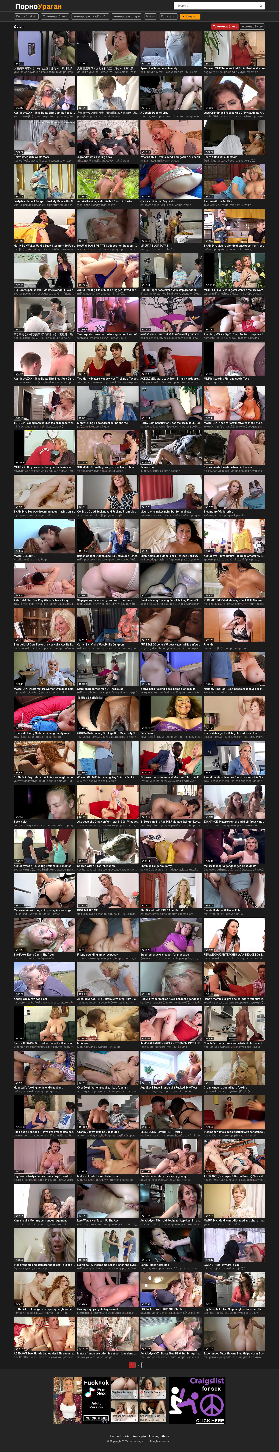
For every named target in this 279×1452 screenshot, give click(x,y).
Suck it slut (20, 821)
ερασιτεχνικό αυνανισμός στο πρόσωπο (251, 825)
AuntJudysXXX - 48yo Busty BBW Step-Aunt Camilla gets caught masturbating (44, 378)
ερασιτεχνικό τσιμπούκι (43, 603)
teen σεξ (39, 426)
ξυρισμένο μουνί (128, 382)
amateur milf (154, 160)
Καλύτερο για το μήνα (127, 16)
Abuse (165, 1436)
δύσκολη (145, 470)
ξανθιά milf (20, 603)
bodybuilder (134, 648)
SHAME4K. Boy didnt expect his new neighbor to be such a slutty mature (44, 777)
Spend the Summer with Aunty (158, 68)
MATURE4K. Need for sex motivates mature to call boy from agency (234, 422)
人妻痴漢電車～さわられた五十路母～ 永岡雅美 (105, 68)
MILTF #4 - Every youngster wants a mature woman (234, 289)
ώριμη (178, 204)
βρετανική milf (71, 1357)
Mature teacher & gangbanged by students (230, 865)
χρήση (212, 382)
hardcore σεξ (22, 648)
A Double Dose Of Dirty (154, 112)
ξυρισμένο (36, 736)
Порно (25, 6)
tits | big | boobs (86, 249)
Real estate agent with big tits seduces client (231, 733)
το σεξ (81, 470)
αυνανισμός (67, 249)
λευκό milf (167, 204)
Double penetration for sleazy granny (163, 1176)
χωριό (81, 204)
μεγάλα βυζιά (118, 337)
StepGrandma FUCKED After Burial (161, 910)
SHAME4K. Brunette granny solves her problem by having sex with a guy (108, 467)
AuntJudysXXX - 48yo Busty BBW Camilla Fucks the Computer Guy (44, 112)
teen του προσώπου (216, 1312)
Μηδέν (171, 249)
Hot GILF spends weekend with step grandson (168, 289)
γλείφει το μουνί (248, 1312)
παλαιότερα (84, 515)
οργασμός (261, 1179)
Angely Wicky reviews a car (30, 998)
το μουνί (226, 559)
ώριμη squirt (116, 736)
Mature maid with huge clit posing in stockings (42, 910)
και (206, 692)
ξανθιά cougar (212, 780)
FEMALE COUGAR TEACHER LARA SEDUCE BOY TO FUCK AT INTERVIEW (234, 954)
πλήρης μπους (250, 559)
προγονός (210, 1135)
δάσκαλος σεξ (54, 426)
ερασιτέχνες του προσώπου (104, 869)
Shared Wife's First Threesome (96, 865)
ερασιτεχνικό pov (138, 1312)
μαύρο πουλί (148, 603)
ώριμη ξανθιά (73, 825)
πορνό (81, 1357)
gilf (121, 1135)
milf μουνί (210, 1357)
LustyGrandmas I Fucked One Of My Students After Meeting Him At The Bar (234, 112)
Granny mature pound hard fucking (225, 1087)
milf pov (145, 559)
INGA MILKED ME (87, 910)
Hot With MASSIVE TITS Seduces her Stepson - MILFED (108, 245)
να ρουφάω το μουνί (46, 293)
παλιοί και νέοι (68, 780)
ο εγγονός (99, 603)
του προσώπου (86, 825)
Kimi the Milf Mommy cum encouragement (40, 1220)
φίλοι (207, 249)
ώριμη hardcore (92, 293)
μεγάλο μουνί (100, 736)
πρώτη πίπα (211, 825)
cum (239, 736)
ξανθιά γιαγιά (114, 603)
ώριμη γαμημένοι (226, 337)
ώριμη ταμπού (119, 249)
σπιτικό (96, 426)
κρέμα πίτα (48, 71)
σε (205, 382)
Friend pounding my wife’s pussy (97, 954)
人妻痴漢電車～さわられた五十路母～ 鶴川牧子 (43, 68)
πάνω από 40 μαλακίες (197, 1312)
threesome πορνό (100, 692)
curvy (166, 160)
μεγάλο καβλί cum (225, 736)
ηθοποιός (65, 337)
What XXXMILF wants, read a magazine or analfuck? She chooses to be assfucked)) (171, 157)
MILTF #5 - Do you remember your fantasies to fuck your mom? (44, 467)
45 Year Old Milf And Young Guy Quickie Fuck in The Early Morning (108, 777)
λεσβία (18, 559)
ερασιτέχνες (131, 958)
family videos (120, 692)
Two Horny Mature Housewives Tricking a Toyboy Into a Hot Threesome (108, 378)
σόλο (65, 1224)
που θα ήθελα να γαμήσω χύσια (55, 116)
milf (142, 160)
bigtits (106, 426)
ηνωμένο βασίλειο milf (192, 426)
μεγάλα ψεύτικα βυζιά (71, 1179)
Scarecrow (147, 467)
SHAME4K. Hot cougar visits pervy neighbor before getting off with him (44, 1309)
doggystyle (210, 71)
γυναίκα (246, 204)
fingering (145, 648)
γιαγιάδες (108, 160)
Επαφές (154, 1436)
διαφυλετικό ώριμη (103, 1312)
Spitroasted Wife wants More (32, 157)
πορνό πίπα (125, 1002)
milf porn (235, 204)
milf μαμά (65, 293)
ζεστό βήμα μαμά (159, 958)
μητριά (133, 692)
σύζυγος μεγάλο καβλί (186, 603)
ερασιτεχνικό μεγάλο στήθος (188, 559)
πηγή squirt (84, 1091)
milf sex (145, 337)
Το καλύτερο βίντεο (55, 16)
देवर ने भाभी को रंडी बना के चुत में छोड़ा (157, 201)
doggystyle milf (160, 559)
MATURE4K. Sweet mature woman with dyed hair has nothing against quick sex (44, 688)
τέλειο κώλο (211, 204)
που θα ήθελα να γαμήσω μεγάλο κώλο (227, 116)
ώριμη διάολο (197, 515)
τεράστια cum (134, 1268)
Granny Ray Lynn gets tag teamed (97, 1309)
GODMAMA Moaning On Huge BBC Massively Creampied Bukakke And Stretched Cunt (108, 733)
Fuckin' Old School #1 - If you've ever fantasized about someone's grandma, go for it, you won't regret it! (44, 1131)
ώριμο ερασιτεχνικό (113, 648)
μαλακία (49, 648)
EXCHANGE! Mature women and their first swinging (234, 821)
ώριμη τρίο (58, 160)
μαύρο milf (27, 1091)
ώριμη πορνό (177, 337)
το (164, 249)
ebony (111, 204)
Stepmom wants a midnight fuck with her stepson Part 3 (234, 1131)
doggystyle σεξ (95, 470)
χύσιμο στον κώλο (158, 1357)
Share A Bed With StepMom (220, 157)
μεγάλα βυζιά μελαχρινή (192, 648)
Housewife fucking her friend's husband (38, 1087)
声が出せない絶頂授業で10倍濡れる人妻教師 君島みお (108, 112)
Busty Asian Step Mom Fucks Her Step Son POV (169, 555)
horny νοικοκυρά (171, 780)
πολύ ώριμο (178, 1268)
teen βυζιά (147, 1046)
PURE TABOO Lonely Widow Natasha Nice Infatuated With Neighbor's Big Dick (171, 644)
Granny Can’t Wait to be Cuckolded (98, 1131)
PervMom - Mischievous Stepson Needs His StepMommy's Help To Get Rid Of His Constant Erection (234, 777)
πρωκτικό (146, 736)
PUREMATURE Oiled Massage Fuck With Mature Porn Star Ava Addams (234, 600)
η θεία (236, 559)
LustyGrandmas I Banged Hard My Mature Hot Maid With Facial (44, 201)
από (206, 1046)
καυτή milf (83, 1312)
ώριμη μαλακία (64, 648)
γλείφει (145, 382)
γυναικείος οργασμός (27, 71)
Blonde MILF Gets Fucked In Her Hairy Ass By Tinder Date (44, 644)
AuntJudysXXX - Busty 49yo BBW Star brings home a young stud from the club (171, 1353)
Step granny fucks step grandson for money (104, 600)
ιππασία (218, 160)
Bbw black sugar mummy (156, 865)
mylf (119, 515)
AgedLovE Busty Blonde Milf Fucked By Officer (168, 1087)
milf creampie (169, 1135)
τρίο (212, 1268)
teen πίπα (62, 1312)
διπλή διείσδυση (47, 958)
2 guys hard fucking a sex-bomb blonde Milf (167, 688)
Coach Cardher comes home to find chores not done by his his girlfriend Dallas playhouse (234, 1043)
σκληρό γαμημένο (218, 470)
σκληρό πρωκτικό (151, 692)
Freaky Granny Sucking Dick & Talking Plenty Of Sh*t (171, 600)
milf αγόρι (246, 293)
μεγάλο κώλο (261, 293)
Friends (209, 644)
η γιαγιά (241, 71)
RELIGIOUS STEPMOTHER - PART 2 (161, 1131)
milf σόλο (31, 1224)
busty (62, 603)
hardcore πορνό (149, 204)
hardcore (209, 337)
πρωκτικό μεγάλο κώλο (165, 515)
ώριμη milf (258, 116)
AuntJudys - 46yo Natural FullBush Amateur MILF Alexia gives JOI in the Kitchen (234, 555)
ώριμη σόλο (99, 1091)
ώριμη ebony (52, 1091)
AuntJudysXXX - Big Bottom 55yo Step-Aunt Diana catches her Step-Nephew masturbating (108, 998)
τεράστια (243, 337)
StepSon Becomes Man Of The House (100, 688)
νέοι (143, 1357)
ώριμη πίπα (219, 249)
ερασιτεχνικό (212, 559)
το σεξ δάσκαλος (243, 869)
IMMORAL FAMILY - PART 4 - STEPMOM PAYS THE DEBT (171, 1043)
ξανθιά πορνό (263, 869)
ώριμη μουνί (242, 648)
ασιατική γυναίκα (88, 71)
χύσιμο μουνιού (23, 204)
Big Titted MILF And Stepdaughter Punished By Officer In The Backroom (234, 1309)
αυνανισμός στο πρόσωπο (30, 470)
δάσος (166, 470)
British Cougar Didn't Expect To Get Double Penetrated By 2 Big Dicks (108, 555)
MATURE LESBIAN (24, 555)
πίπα (80, 160)
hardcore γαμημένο (35, 1046)
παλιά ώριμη (122, 160)
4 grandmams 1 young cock (94, 157)
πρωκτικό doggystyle (90, 1135)
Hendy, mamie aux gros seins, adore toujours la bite (234, 998)
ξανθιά (208, 160)
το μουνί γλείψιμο (114, 1268)
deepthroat (159, 648)
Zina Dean (146, 733)
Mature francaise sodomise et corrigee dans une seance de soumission (108, 1353)
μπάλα (232, 692)
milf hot (138, 1091)
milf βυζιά (146, 71)
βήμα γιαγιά (108, 515)
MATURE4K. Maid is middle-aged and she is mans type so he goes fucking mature (234, 1220)
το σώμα (61, 71)
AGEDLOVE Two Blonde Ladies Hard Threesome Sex (44, 1353)
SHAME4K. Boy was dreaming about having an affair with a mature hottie (44, 511)
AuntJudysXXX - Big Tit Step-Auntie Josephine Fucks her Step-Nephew (234, 334)
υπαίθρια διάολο (228, 293)
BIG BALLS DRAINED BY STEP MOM (161, 1309)
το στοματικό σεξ (254, 603)
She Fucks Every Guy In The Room (34, 954)
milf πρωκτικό (180, 116)
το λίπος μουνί (134, 736)
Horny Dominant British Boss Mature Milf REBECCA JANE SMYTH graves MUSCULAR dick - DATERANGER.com (171, 422)
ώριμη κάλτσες (93, 382)
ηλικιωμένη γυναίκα (120, 1091)
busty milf (109, 293)
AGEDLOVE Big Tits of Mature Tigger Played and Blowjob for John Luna (108, 289)
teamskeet (186, 913)
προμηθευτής (22, 337)
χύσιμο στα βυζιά (24, 116)
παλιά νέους (67, 204)
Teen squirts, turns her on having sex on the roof (107, 334)
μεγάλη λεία (74, 603)
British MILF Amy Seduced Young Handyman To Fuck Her (44, 733)
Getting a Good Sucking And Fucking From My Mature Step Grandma (108, 511)
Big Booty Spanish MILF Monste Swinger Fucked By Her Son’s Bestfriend (44, 289)
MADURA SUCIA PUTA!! (154, 245)
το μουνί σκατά (86, 958)
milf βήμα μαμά (161, 1224)
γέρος (119, 470)
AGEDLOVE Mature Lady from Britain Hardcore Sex (171, 378)
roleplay (239, 958)
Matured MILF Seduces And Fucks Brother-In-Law (234, 68)
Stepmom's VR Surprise (218, 511)
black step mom (160, 869)
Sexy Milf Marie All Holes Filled (223, 910)
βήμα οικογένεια (150, 293)
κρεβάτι (237, 1357)
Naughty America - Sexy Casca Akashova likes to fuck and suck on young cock (234, 688)
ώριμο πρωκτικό (241, 470)
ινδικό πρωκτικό (196, 337)
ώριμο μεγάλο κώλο (46, 249)
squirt (220, 913)
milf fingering (243, 780)
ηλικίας (70, 160)
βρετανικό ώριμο (226, 1268)
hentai (252, 1135)
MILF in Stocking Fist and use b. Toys (226, 378)
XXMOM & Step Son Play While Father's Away (41, 600)
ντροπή (18, 1046)
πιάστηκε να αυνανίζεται (29, 382)
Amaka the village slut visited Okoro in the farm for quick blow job (108, 201)
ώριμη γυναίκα (49, 337)
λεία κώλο (191, 869)
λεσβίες (28, 559)
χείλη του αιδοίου (180, 1179)
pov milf (159, 71)
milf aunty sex (159, 337)
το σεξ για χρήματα (215, 426)
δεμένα (156, 470)
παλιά (49, 515)
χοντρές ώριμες (224, 1002)
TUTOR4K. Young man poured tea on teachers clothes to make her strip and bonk (44, 422)
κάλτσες (209, 515)
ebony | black (243, 1046)
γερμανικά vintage (127, 825)
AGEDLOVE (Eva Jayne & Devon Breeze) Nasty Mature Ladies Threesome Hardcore (234, 1176)
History (150, 16)
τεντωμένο (84, 736)
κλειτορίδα (35, 913)
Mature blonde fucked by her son (97, 1176)
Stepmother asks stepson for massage (164, 954)
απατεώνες (189, 780)
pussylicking (84, 116)
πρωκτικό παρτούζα (177, 1002)
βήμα (17, 1268)
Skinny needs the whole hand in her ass (228, 467)
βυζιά (80, 426)
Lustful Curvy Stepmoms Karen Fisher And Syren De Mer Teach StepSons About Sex (108, 1264)
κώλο (184, 515)
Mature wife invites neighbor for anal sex (165, 511)
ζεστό (144, 958)
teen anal (82, 337)
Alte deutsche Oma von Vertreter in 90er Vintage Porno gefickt (108, 821)
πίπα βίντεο (55, 1046)
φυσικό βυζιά (246, 160)
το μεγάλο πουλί (119, 71)
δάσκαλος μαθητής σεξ (218, 869)
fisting (227, 382)
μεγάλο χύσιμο (43, 204)
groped (71, 71)
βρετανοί (172, 426)
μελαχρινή (146, 249)
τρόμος (175, 470)
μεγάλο (104, 71)
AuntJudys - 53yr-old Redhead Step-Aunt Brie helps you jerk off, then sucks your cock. (171, 1220)
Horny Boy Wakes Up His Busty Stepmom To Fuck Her (44, 245)
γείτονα (145, 515)
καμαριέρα (20, 913)
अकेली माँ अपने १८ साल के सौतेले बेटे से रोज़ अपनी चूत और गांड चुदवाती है (171, 334)
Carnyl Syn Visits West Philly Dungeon (100, 644)
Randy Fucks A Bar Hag (154, 1264)
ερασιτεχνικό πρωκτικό (155, 116)
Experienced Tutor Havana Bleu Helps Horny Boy (234, 1353)
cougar (231, 249)
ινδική (187, 204)
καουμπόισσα (226, 71)
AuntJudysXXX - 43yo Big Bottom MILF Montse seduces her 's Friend (44, 865)
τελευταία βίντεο (252, 26)
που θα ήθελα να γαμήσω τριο (32, 160)
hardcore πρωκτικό (108, 559)
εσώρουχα (230, 160)
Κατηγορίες (168, 16)
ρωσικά (110, 470)
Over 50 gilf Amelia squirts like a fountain (102, 1087)
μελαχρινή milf (187, 1135)
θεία (194, 71)
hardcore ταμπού (55, 382)
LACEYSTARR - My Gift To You (222, 1264)
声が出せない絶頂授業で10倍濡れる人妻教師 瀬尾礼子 (44, 334)
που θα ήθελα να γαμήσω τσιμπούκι (173, 382)
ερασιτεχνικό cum (49, 1224)
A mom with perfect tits (218, 201)
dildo (220, 382)
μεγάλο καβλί (92, 160)
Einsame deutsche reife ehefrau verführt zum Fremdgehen (171, 777)
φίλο (17, 1091)
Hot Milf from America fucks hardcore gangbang (170, 998)
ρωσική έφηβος (48, 780)
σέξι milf (19, 1224)
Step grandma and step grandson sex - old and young (44, 1264)
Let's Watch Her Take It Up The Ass (98, 1220)
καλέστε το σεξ (237, 426)
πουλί (106, 116)
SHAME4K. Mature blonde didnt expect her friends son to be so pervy (234, 245)
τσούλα (208, 1002)
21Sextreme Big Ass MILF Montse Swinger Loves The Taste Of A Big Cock (171, 821)
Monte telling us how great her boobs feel (102, 422)
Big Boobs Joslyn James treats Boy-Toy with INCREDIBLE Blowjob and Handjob (44, 1176)
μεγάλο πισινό (252, 1357)
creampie (252, 71)
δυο (79, 780)
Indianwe (82, 1043)
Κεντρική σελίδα (26, 16)
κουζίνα (30, 1312)
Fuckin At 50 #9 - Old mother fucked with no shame (44, 1043)
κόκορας (214, 692)
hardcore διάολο (107, 1002)
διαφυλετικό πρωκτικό (168, 736)
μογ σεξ (145, 869)
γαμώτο (257, 470)
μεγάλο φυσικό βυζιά (178, 71)
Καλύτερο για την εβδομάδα (90, 16)
